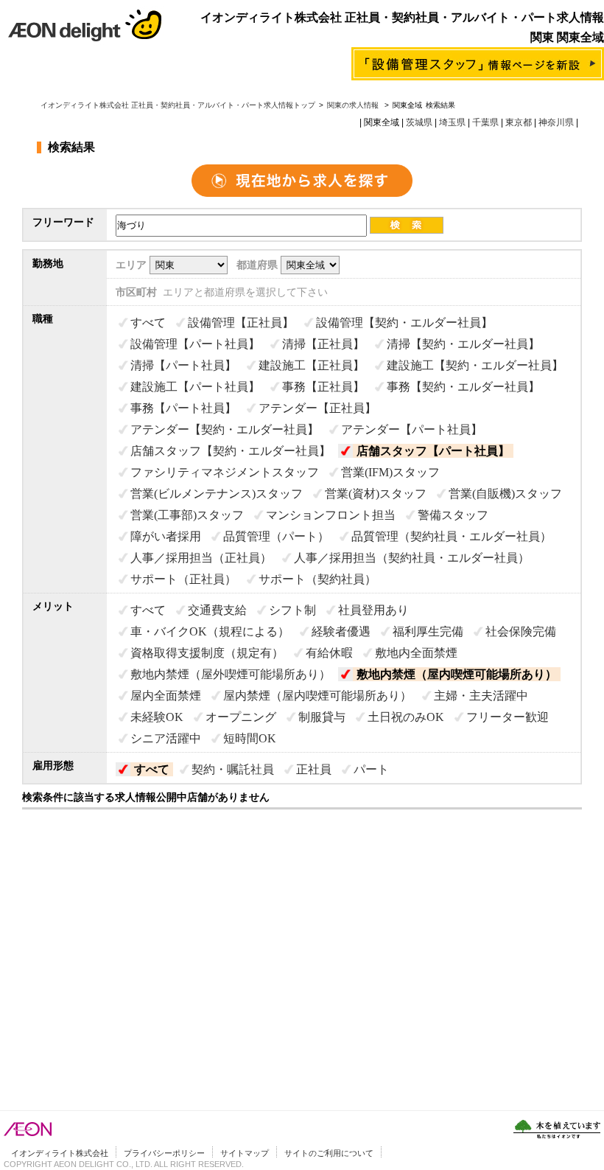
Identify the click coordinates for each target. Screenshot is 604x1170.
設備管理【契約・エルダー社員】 (404, 322)
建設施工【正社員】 (312, 365)
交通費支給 (217, 610)
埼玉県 (452, 122)
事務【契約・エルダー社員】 (463, 386)
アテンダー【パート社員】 (411, 429)
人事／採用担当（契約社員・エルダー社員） (412, 557)
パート (371, 769)
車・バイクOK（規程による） (209, 631)
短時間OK (249, 738)
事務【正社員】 (323, 386)
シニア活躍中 (165, 738)
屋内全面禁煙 (165, 695)
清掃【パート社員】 (183, 365)
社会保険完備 (520, 631)
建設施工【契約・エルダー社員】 (475, 365)
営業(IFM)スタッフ (390, 472)
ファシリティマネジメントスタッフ (224, 472)
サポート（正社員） (183, 579)
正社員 (313, 769)
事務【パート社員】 (183, 408)
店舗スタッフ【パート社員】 (433, 451)
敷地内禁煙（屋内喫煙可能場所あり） (457, 674)
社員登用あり (373, 610)
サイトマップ (244, 1153)
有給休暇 (329, 653)
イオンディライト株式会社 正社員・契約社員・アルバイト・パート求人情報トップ (178, 105)
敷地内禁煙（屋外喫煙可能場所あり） (230, 674)
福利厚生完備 (428, 631)
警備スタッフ (453, 515)
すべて (148, 322)
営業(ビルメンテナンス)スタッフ (216, 493)
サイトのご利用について (328, 1153)
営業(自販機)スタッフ (505, 493)
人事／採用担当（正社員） (201, 557)
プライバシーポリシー (164, 1153)
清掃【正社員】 (323, 344)
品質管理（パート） (276, 536)
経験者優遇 (341, 631)
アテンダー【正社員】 (317, 408)
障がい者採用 (165, 536)
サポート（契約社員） (317, 579)
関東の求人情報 (354, 105)
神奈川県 (556, 122)
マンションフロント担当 (331, 515)
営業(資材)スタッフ (375, 493)
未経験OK (156, 717)
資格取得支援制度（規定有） (207, 653)
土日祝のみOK (406, 717)
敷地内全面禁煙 (416, 653)
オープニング (241, 717)
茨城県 (419, 122)
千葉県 (485, 122)
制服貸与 (321, 717)
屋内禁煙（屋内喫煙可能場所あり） (317, 695)
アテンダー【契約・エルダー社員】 (224, 429)
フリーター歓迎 (507, 717)
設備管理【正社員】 (241, 322)
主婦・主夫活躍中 (481, 695)
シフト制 (292, 610)
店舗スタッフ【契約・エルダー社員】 (230, 451)
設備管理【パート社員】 (195, 344)
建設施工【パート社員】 (195, 386)
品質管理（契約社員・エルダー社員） (451, 536)
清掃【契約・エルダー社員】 (463, 344)
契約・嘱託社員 (233, 769)
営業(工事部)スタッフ (187, 515)
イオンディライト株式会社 (59, 1153)
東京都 (518, 122)
